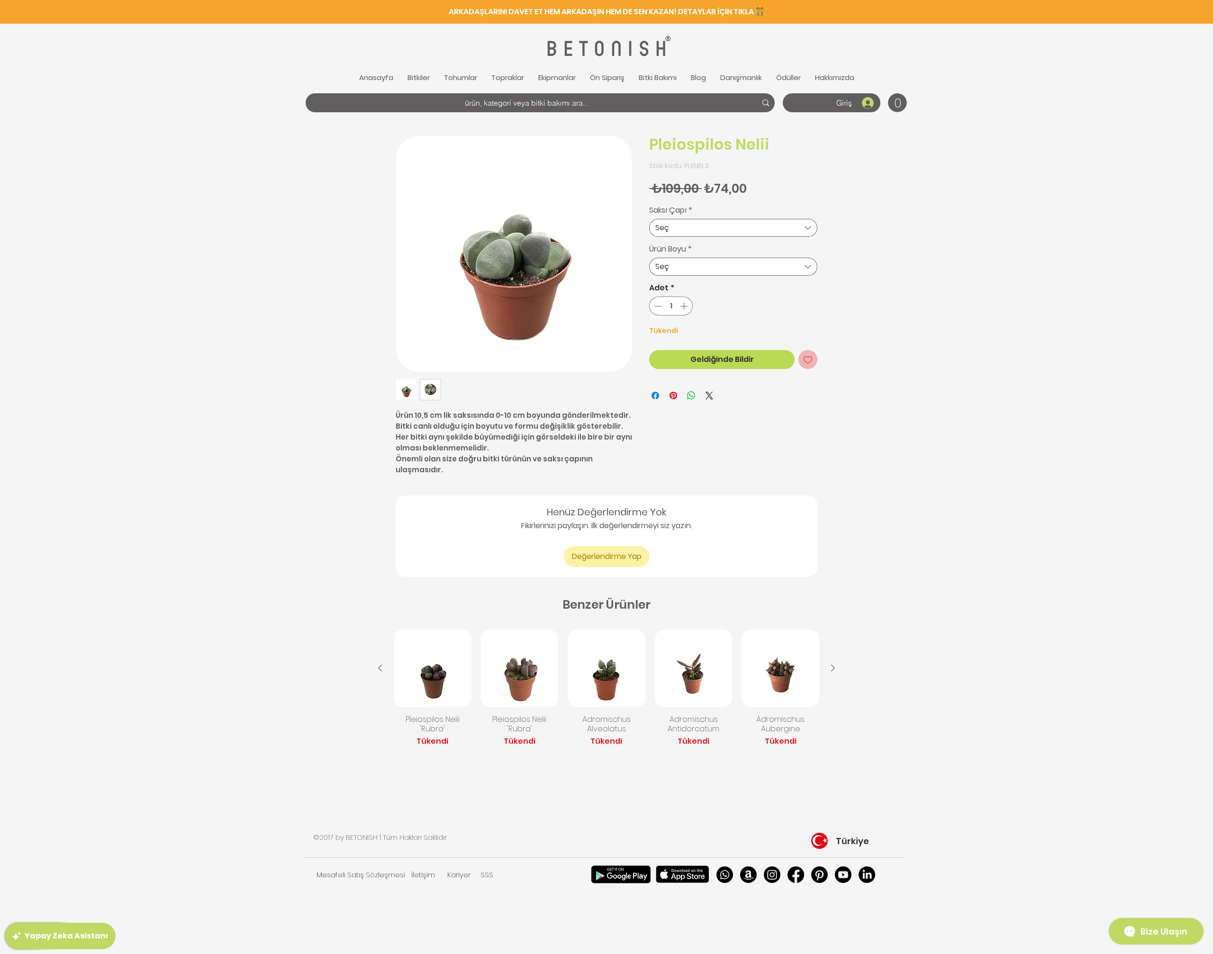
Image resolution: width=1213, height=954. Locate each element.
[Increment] (684, 306)
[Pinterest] (819, 874)
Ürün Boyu (670, 249)
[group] (606, 693)
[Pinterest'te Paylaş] (673, 395)
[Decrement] (657, 306)
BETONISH (605, 49)
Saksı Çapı (670, 210)
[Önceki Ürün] (380, 668)
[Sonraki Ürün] (833, 668)
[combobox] (733, 228)
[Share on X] (709, 395)
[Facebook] (796, 874)
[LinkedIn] (867, 874)
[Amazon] (748, 874)
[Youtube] (843, 874)
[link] (897, 102)
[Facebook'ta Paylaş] (655, 395)
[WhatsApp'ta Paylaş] (691, 395)
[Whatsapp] (724, 874)
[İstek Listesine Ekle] (807, 359)
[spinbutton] (671, 306)
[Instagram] (772, 874)
